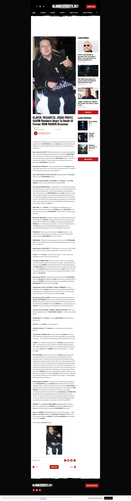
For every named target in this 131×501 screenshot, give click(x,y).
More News (54, 467)
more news (88, 112)
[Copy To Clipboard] (74, 460)
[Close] (128, 498)
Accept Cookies (108, 498)
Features (43, 12)
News (33, 12)
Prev (36, 467)
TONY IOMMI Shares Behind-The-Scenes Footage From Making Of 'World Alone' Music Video (87, 80)
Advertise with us (92, 485)
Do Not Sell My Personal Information (95, 498)
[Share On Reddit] (71, 460)
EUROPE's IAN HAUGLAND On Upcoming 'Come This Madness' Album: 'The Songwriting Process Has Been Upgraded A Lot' (87, 57)
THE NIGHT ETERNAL (91, 134)
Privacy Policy (74, 12)
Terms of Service (87, 12)
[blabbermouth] (65, 8)
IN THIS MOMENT (93, 121)
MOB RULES (92, 145)
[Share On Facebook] (65, 460)
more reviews (88, 159)
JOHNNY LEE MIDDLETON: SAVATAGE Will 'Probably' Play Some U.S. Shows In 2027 (88, 103)
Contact (62, 12)
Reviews (52, 12)
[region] (65, 498)
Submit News (91, 7)
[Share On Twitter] (68, 460)
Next (71, 467)
